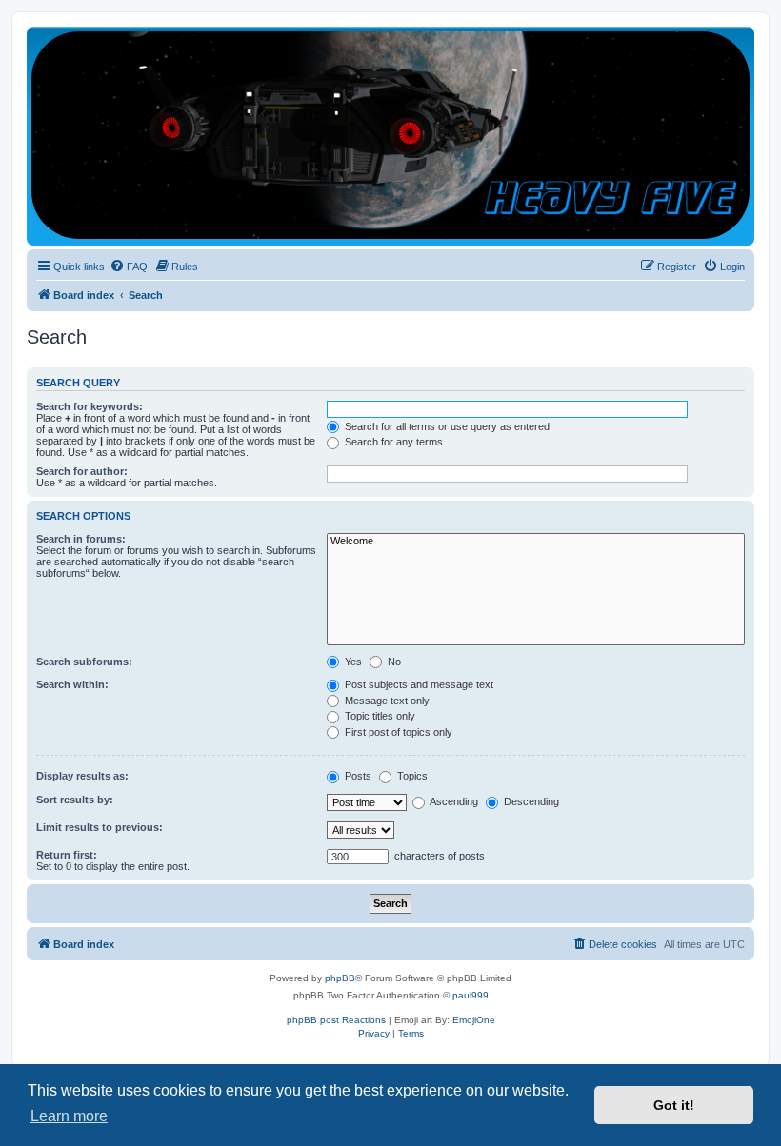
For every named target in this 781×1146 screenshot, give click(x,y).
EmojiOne (473, 1020)
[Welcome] (536, 541)
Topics (411, 775)
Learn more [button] (69, 1116)
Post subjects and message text (417, 684)
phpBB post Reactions (336, 1020)
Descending (530, 801)
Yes (352, 661)
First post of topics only (397, 732)
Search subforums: (84, 661)
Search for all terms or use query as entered (446, 426)
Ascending (453, 801)
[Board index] (390, 135)
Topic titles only (378, 715)
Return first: (66, 854)
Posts (356, 775)
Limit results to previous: (99, 827)
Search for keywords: (89, 406)
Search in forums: (81, 538)
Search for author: (82, 471)
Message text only (386, 700)
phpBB (340, 978)
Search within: (72, 684)
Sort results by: (74, 799)
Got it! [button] (673, 1105)
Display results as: (82, 775)
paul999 (470, 995)
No (393, 661)
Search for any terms (392, 441)
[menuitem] (129, 266)
